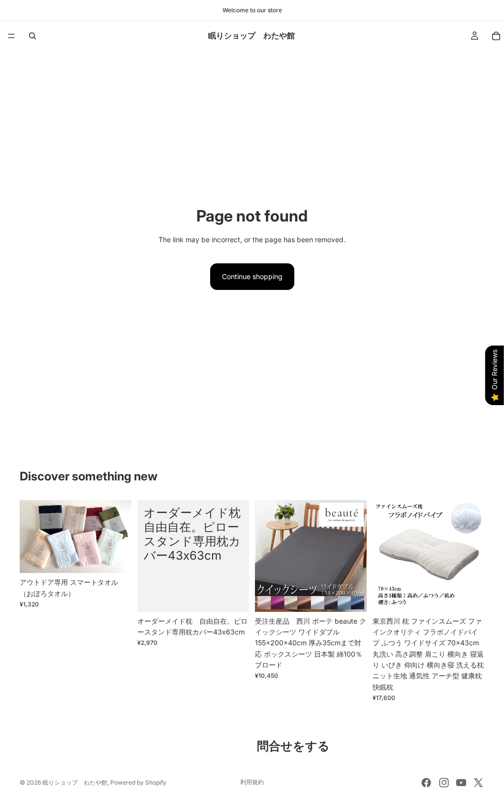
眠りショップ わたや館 (74, 782)
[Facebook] (426, 783)
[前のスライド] (30, 536)
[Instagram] (444, 783)
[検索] (32, 36)
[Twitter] (478, 783)
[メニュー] (11, 36)
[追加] (469, 596)
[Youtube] (461, 783)
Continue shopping (252, 276)
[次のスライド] (120, 536)
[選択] (116, 558)
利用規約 (252, 782)
